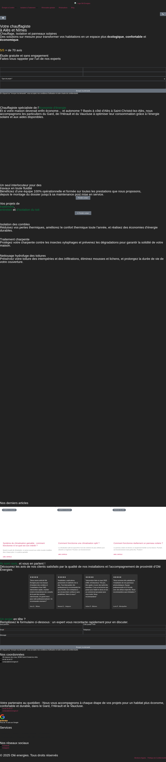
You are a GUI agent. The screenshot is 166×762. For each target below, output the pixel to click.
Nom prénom (4, 624)
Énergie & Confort (8, 7)
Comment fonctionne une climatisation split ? (79, 543)
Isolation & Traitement (27, 7)
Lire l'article (7, 557)
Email (2, 630)
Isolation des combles (15, 224)
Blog (72, 7)
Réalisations (63, 7)
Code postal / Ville (89, 624)
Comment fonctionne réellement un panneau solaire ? (138, 543)
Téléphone (86, 630)
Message (3, 635)
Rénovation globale (48, 7)
